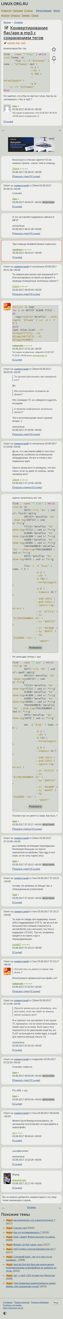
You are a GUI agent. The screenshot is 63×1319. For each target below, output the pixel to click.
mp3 (23, 43)
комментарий (21, 185)
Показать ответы (22, 487)
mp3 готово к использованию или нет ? (34, 1249)
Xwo (14, 106)
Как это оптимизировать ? (27, 1232)
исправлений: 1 (39, 355)
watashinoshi (19, 1180)
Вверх (56, 1303)
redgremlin (17, 345)
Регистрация (43, 10)
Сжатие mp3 (20, 1228)
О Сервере (7, 1302)
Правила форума (21, 1302)
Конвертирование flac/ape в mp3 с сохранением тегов (26, 32)
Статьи (28, 10)
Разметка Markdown (40, 1302)
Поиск (35, 15)
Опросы (15, 15)
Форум (5, 15)
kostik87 (16, 944)
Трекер (25, 15)
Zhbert (15, 168)
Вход (57, 10)
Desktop (18, 22)
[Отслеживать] (54, 58)
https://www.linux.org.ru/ (13, 1308)
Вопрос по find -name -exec (28, 1244)
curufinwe (17, 249)
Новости (6, 10)
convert (11, 43)
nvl (13, 1133)
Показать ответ (21, 176)
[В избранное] (54, 49)
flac (18, 43)
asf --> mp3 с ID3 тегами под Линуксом (34, 1275)
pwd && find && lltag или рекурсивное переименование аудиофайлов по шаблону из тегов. (31, 1267)
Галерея (18, 10)
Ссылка (8, 121)
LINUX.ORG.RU (14, 3)
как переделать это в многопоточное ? (34, 1220)
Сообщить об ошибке (12, 1305)
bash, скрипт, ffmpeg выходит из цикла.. (34, 1237)
